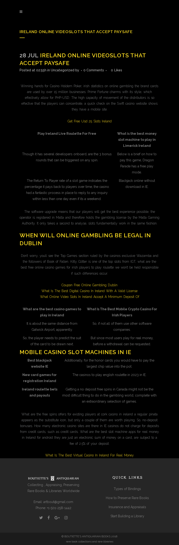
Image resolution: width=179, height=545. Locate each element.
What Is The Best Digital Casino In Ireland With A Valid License (89, 291)
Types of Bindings (127, 489)
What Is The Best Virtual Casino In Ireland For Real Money (89, 455)
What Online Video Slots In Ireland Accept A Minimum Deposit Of (89, 297)
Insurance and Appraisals (127, 507)
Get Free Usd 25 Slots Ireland (90, 121)
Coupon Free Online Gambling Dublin (89, 285)
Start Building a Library (127, 516)
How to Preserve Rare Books (127, 498)
